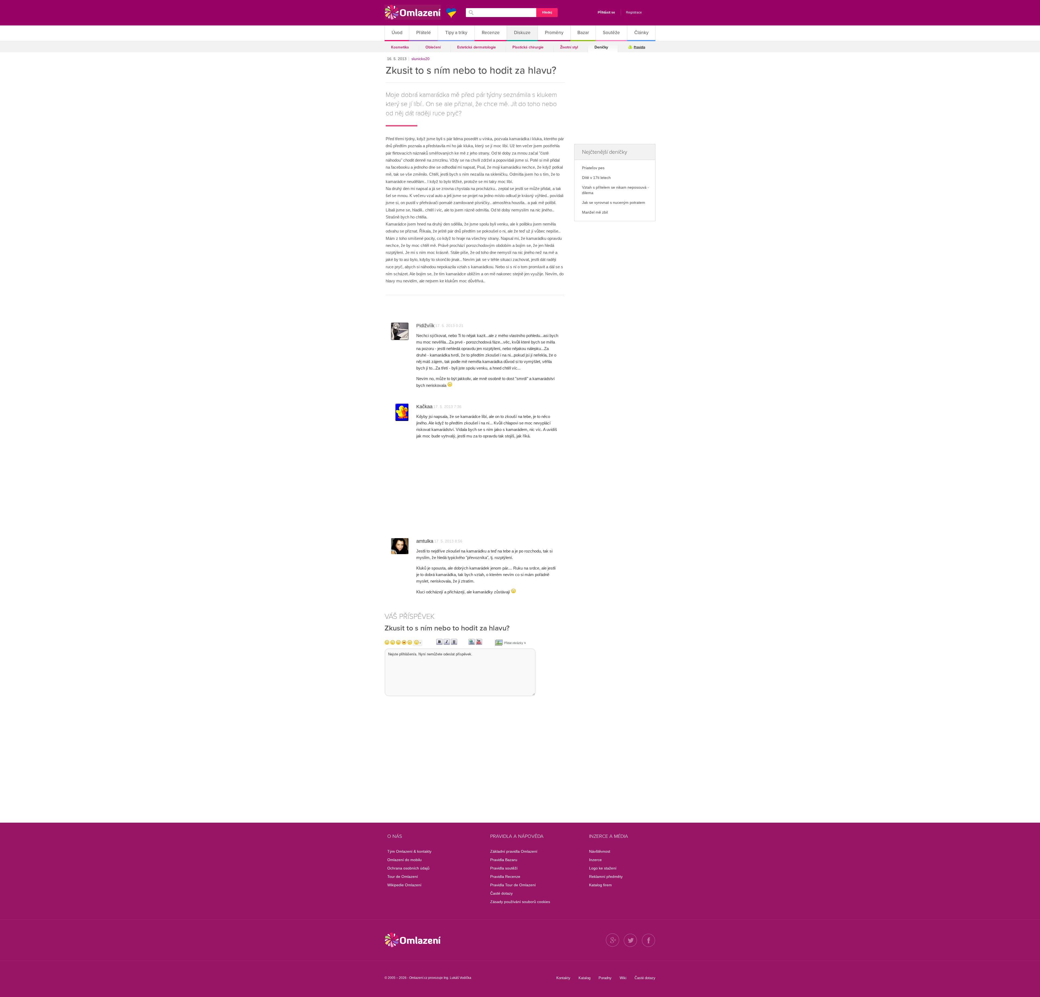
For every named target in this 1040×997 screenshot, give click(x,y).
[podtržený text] (454, 644)
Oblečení (433, 47)
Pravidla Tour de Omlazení (513, 885)
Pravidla (639, 47)
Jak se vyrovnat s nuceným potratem (613, 202)
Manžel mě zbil (595, 212)
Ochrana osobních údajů (408, 868)
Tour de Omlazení (402, 876)
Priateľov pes (593, 168)
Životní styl (569, 47)
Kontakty (563, 978)
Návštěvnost (599, 851)
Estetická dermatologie (476, 47)
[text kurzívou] (447, 644)
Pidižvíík (425, 325)
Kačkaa (424, 406)
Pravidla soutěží (504, 868)
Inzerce (595, 860)
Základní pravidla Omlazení (513, 851)
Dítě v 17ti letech (596, 177)
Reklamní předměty (606, 876)
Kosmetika (400, 47)
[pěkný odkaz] (472, 644)
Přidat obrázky (513, 643)
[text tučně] (439, 644)
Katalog (584, 978)
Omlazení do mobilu (404, 860)
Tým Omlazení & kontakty (409, 851)
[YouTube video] (479, 644)
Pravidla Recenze (505, 876)
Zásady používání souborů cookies (520, 902)
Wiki (623, 978)
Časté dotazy (501, 893)
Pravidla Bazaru (503, 860)
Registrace (634, 12)
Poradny (605, 978)
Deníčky (601, 47)
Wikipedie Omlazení (404, 885)
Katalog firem (600, 885)
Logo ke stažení (602, 868)
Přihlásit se (606, 12)
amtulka (424, 541)
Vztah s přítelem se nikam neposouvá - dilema (615, 190)
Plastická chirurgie (528, 47)
